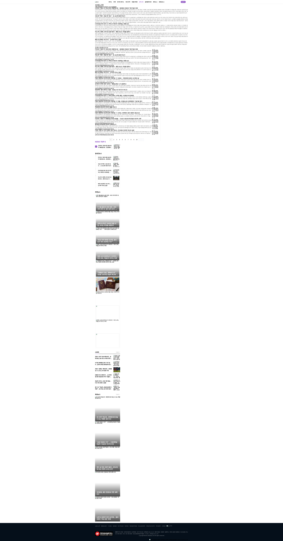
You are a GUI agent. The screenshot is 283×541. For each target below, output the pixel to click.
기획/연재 (97, 7)
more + (117, 352)
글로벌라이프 (148, 2)
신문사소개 (97, 526)
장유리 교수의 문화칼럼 (110, 7)
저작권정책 (158, 526)
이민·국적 (128, 2)
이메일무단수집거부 (150, 526)
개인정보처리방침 (133, 526)
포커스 (110, 2)
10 (136, 139)
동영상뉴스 (161, 2)
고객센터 (164, 526)
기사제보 (110, 526)
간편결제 (115, 526)
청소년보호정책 (141, 526)
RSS (171, 526)
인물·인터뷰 (135, 2)
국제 (114, 2)
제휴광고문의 (104, 526)
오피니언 (141, 2)
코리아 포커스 (120, 2)
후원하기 (183, 2)
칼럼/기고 (102, 7)
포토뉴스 (155, 2)
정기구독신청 (120, 526)
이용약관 (126, 526)
